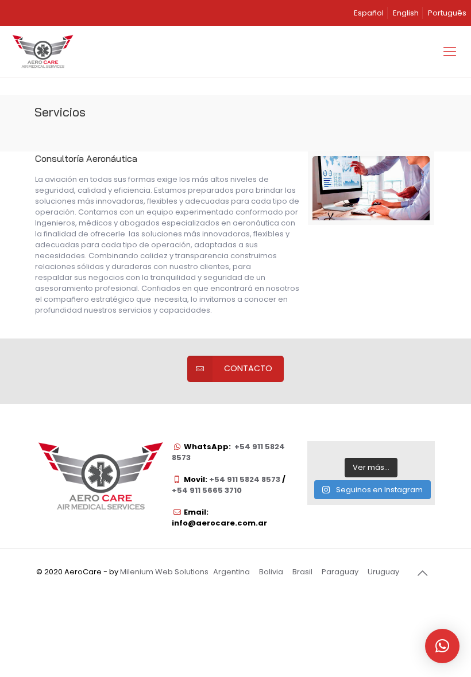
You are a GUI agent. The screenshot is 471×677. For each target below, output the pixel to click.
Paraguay (340, 571)
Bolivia (271, 571)
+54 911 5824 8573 (243, 479)
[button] (442, 646)
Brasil (302, 571)
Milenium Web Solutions (164, 571)
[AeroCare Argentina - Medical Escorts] (42, 51)
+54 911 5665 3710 (207, 490)
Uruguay (383, 571)
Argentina (231, 571)
